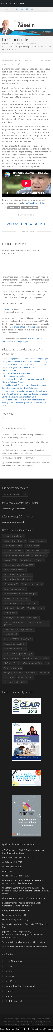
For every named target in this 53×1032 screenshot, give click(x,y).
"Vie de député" (11, 634)
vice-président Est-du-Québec (22, 327)
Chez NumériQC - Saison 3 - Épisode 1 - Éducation (24, 898)
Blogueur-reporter (12, 658)
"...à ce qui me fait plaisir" (15, 541)
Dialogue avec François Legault (16, 910)
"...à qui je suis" (38, 60)
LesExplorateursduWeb (31, 663)
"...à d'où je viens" (37, 541)
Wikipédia (44, 672)
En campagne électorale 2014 (15, 915)
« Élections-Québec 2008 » (15, 682)
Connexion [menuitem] (6, 3)
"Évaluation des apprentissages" (18, 653)
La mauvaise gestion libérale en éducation (19, 367)
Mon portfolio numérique (12, 382)
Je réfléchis (26, 60)
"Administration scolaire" (37, 550)
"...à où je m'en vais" (13, 545)
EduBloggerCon (10, 663)
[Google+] (22, 9)
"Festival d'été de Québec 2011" (18, 574)
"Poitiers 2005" (10, 612)
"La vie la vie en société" (29, 208)
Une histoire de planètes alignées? (16, 373)
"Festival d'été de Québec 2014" (18, 579)
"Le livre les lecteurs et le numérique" (20, 593)
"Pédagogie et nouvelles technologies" (21, 617)
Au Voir (9, 966)
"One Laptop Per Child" (14, 603)
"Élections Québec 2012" (14, 644)
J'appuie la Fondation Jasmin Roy (16, 931)
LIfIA (47, 663)
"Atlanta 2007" (40, 555)
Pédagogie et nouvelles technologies (20, 672)
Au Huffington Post (14, 961)
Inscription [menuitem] (19, 3)
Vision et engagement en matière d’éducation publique (25, 358)
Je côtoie (9, 971)
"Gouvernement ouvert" (32, 584)
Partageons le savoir (13, 668)
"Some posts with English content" (19, 629)
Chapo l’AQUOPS (28, 458)
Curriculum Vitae (9, 370)
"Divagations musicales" (14, 569)
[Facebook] (12, 9)
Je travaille (6, 309)
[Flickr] (27, 9)
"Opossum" (33, 603)
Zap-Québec (9, 677)
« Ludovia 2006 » (25, 677)
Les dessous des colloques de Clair (18, 857)
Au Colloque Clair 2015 (12, 862)
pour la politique (21, 341)
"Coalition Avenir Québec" (32, 560)
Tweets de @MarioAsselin (13, 508)
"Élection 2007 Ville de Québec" (17, 639)
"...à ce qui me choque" (14, 536)
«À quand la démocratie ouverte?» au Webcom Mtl (24, 946)
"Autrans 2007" (10, 560)
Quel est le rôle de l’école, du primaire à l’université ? (24, 364)
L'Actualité (10, 991)
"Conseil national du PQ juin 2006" (19, 565)
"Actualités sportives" (13, 550)
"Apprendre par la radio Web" (17, 555)
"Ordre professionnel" (14, 608)
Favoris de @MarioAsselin (13, 522)
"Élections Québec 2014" (14, 648)
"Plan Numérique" (35, 608)
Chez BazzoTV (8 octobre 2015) (15, 875)
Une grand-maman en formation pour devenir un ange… (25, 361)
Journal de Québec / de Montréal (20, 986)
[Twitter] (7, 9)
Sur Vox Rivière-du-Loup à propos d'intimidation (23, 942)
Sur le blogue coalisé (15, 1001)
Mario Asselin (10, 434)
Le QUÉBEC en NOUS (35, 203)
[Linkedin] (17, 9)
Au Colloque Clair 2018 (12, 866)
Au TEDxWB (7, 871)
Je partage (10, 976)
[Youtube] (32, 9)
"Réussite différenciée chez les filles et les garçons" (22, 623)
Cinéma (45, 658)
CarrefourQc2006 (30, 658)
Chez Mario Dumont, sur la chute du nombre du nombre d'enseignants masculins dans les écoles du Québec (25, 890)
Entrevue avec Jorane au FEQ (15, 919)
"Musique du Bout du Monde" (17, 598)
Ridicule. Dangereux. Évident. (14, 376)
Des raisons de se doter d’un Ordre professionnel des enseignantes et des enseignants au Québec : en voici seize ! (24, 403)
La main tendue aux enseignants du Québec (20, 397)
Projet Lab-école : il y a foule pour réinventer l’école (23, 379)
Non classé (11, 996)
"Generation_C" (11, 584)
